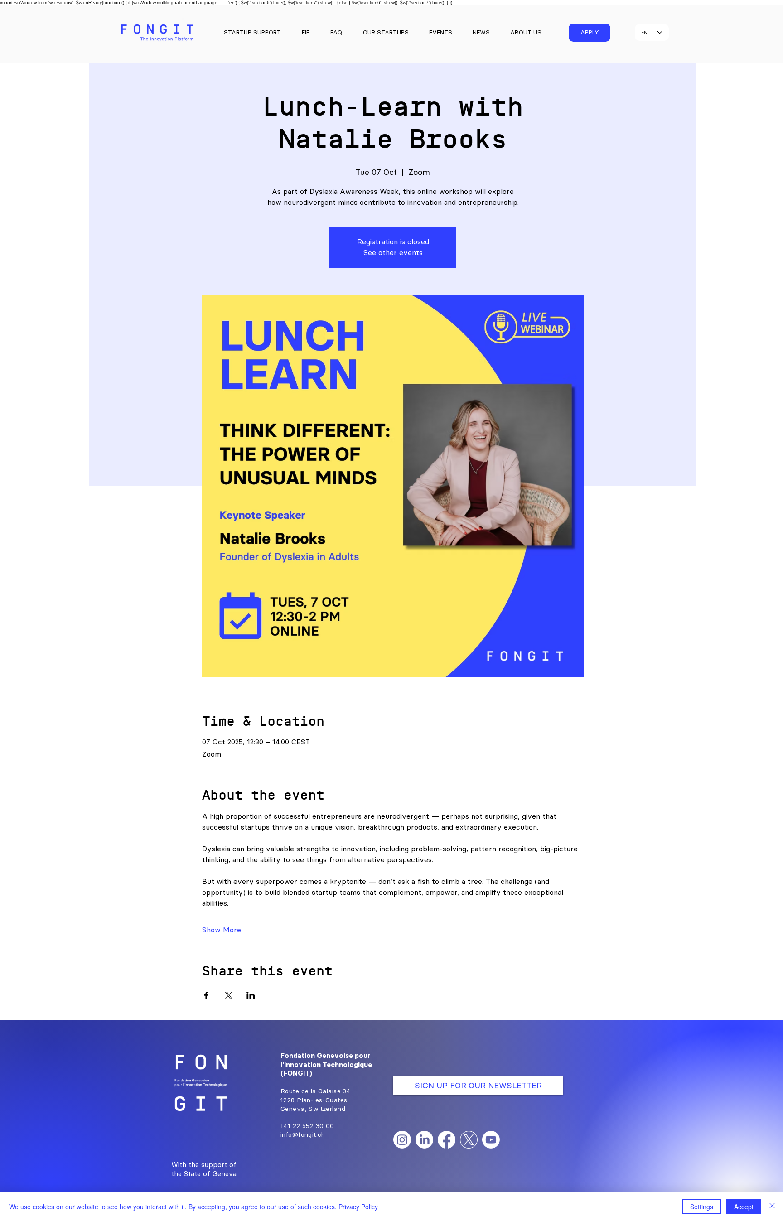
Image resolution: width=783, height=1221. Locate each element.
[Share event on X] (228, 995)
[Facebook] (446, 1140)
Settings (701, 1206)
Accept (744, 1206)
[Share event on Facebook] (206, 995)
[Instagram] (402, 1140)
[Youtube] (491, 1140)
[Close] (772, 1206)
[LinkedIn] (424, 1140)
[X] (469, 1140)
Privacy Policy (358, 1206)
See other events (393, 252)
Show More (221, 930)
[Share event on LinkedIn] (250, 995)
